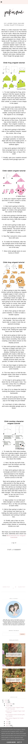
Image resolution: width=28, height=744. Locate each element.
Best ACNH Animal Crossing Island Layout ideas (14, 680)
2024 (6, 700)
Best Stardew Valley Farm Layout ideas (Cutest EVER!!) (13, 655)
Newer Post (6, 587)
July (7, 721)
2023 (6, 702)
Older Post (21, 587)
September (9, 704)
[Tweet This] (14, 543)
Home (14, 587)
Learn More (11, 742)
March (8, 725)
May (7, 723)
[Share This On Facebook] (12, 543)
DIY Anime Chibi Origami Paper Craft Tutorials (15, 708)
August (8, 705)
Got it (19, 742)
